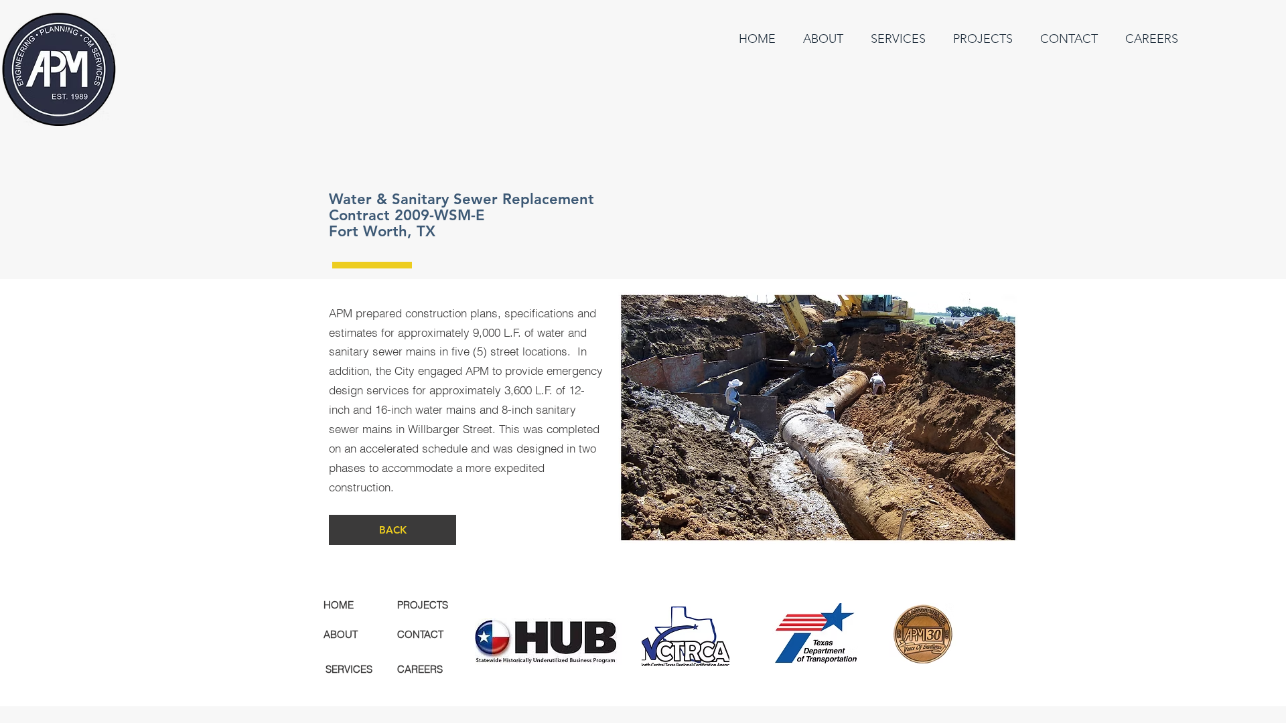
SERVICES (349, 669)
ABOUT (341, 634)
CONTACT (420, 634)
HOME (339, 604)
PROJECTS (422, 604)
